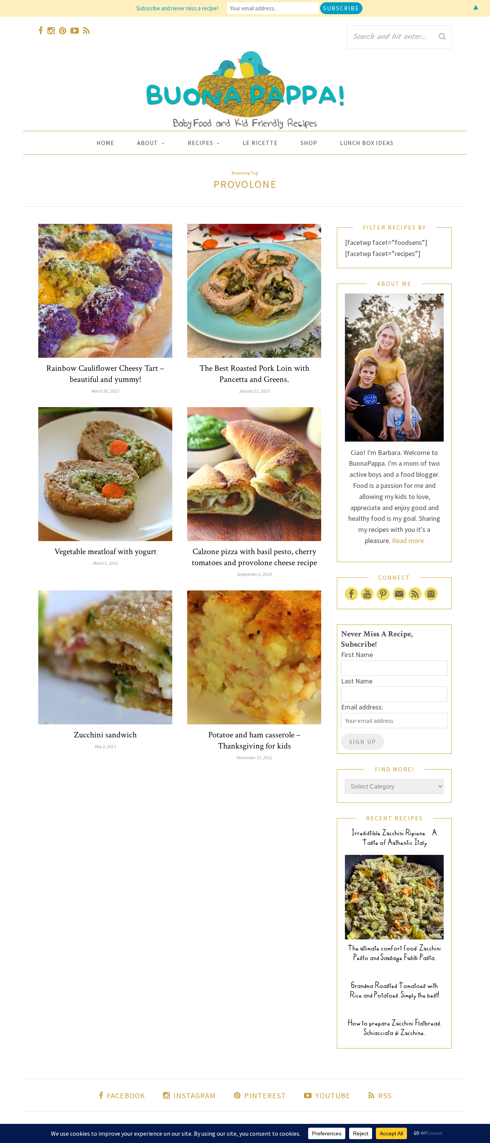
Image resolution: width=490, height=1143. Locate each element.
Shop (309, 143)
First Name (357, 654)
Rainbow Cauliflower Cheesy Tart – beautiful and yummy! (105, 374)
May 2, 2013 (105, 746)
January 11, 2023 (254, 391)
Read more (408, 540)
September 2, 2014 (254, 574)
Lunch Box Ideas (367, 143)
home (105, 143)
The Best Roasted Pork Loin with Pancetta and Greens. (254, 374)
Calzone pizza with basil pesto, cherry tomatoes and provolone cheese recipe (254, 557)
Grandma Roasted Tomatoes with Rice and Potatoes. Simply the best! (394, 990)
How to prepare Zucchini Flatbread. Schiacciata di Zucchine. (394, 1027)
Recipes (200, 143)
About (147, 143)
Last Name (356, 681)
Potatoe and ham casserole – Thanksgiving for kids (254, 740)
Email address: (362, 707)
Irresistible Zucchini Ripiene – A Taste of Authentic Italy (394, 837)
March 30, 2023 (105, 391)
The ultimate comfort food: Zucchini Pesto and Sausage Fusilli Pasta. (394, 952)
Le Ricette (260, 143)
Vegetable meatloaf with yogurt (105, 551)
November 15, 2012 (254, 757)
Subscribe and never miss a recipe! (177, 8)
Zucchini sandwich (105, 734)
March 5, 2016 (105, 563)
